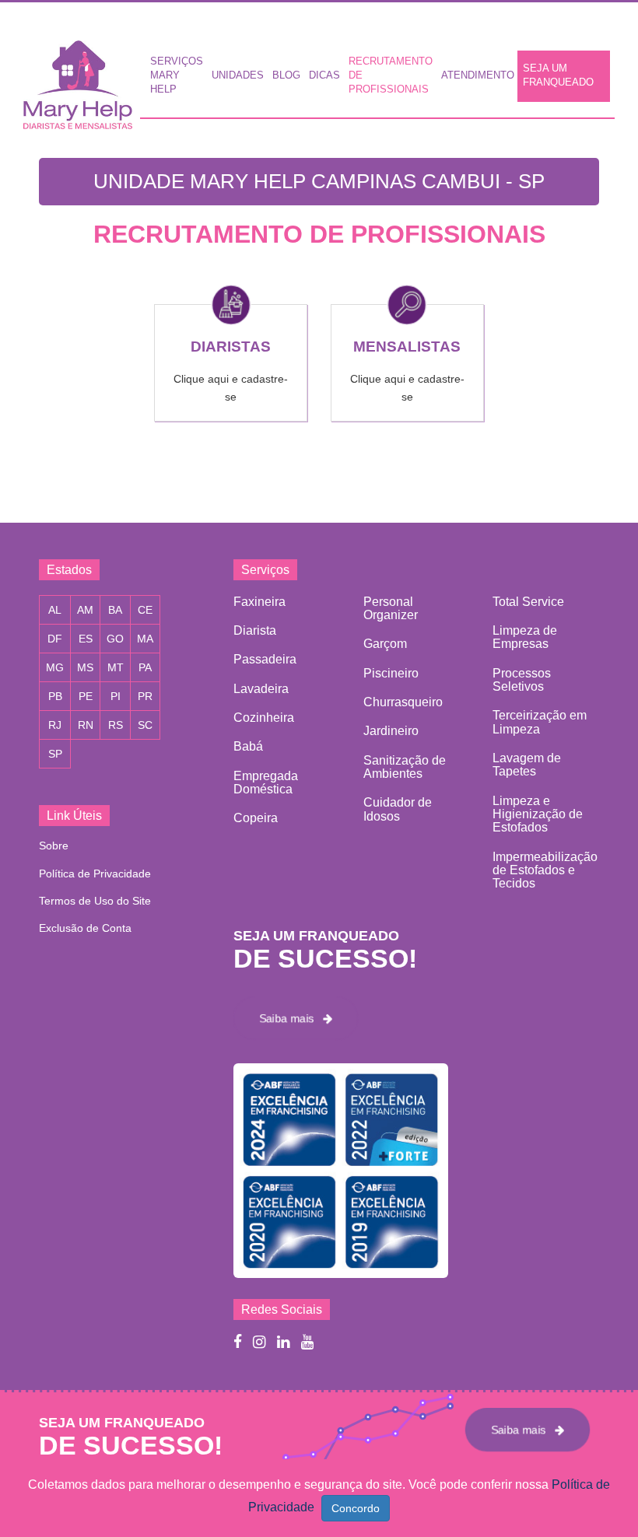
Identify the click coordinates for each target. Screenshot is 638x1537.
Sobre (53, 845)
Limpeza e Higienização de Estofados (538, 814)
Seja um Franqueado (558, 75)
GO (115, 638)
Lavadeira (261, 688)
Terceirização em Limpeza (540, 722)
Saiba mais (291, 1018)
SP (55, 753)
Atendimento (477, 75)
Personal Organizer (390, 608)
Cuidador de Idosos (397, 809)
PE (86, 696)
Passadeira (264, 659)
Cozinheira (263, 717)
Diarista (254, 630)
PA (145, 667)
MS (85, 667)
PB (55, 696)
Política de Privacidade (95, 873)
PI (115, 696)
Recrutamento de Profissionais (391, 75)
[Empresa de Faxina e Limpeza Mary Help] (81, 80)
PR (145, 696)
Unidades (238, 75)
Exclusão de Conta (85, 928)
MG (55, 667)
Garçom (385, 643)
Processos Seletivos (522, 680)
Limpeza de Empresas (525, 637)
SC (145, 725)
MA (145, 638)
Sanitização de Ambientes (404, 767)
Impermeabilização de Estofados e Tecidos (545, 870)
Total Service (528, 601)
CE (145, 610)
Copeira (255, 818)
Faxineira (259, 601)
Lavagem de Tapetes (527, 764)
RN (85, 725)
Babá (248, 746)
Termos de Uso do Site (95, 901)
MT (115, 667)
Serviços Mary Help (176, 75)
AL (54, 610)
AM (85, 610)
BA (115, 610)
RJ (54, 725)
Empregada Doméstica (265, 782)
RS (115, 725)
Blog (286, 75)
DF (54, 638)
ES (86, 638)
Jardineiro (391, 730)
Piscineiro (391, 673)
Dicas (324, 75)
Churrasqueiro (403, 702)
